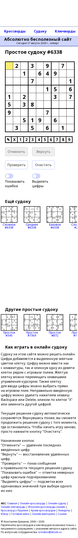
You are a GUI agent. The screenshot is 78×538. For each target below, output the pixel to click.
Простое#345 (9, 334)
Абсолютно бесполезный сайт (38, 39)
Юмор (5, 514)
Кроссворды (15, 31)
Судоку (40, 31)
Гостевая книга (20, 514)
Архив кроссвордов (43, 510)
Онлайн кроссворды (32, 503)
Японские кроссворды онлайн (46, 507)
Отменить (16, 151)
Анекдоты (64, 510)
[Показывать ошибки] (9, 176)
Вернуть (43, 151)
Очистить (43, 165)
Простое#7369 (32, 334)
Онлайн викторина (43, 514)
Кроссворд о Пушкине (14, 510)
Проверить (16, 165)
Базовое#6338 (55, 226)
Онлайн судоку (57, 503)
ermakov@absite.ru (50, 532)
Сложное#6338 (9, 226)
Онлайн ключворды (13, 507)
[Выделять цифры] (36, 176)
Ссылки (62, 514)
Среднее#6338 (32, 226)
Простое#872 (55, 334)
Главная (12, 503)
